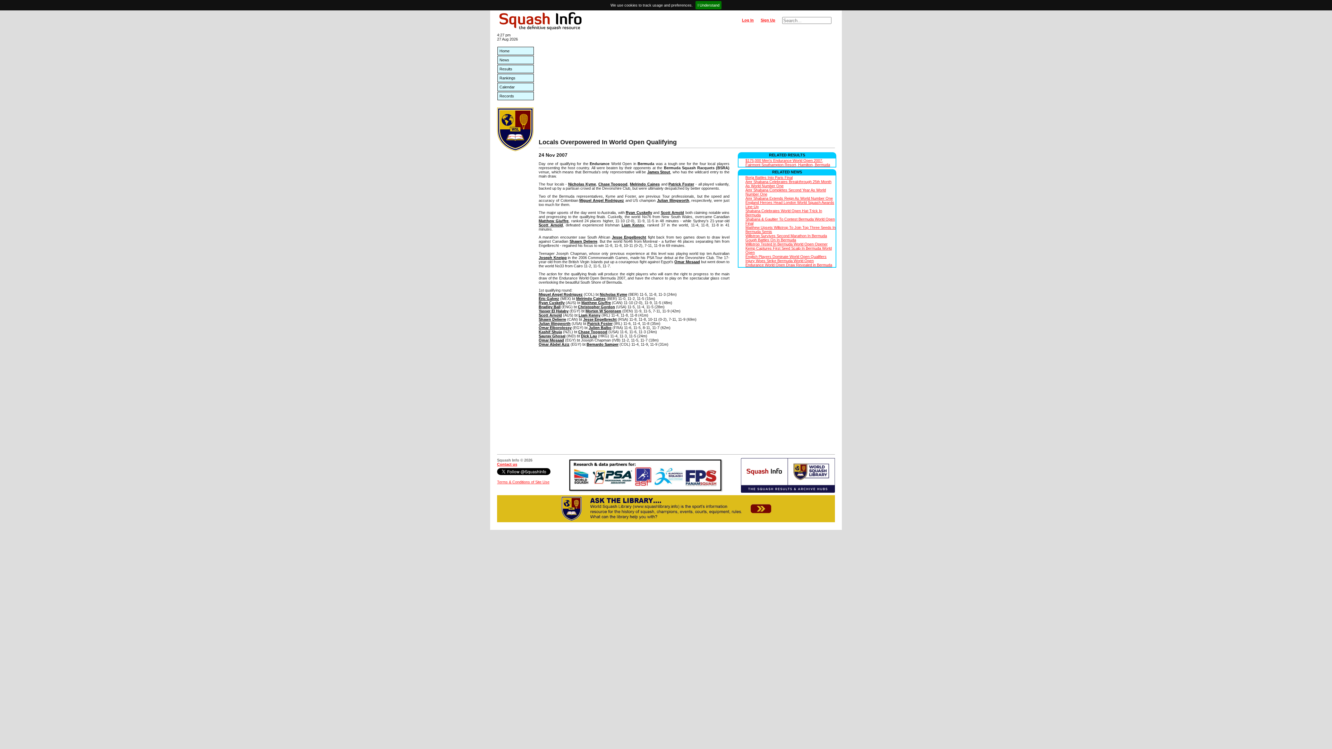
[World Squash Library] (515, 150)
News (504, 60)
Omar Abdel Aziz (554, 344)
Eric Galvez (549, 298)
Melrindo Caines (645, 184)
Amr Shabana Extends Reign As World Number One (789, 198)
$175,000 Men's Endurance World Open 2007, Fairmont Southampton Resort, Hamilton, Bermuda (787, 162)
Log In (748, 20)
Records (507, 96)
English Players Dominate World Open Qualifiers (786, 257)
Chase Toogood (613, 184)
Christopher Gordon (596, 307)
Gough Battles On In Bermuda (770, 240)
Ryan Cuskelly (639, 212)
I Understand (708, 5)
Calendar (507, 87)
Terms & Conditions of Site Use (523, 482)
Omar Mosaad (687, 262)
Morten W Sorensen (603, 311)
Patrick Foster (681, 184)
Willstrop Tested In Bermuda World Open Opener (786, 244)
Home (505, 51)
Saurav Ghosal (552, 336)
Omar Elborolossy (555, 328)
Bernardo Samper (602, 344)
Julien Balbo (600, 328)
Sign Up (768, 20)
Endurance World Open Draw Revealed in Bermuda (788, 265)
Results (506, 69)
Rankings (507, 78)
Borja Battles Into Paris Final (769, 177)
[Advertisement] (687, 86)
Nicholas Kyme (582, 184)
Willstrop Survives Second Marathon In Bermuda (786, 236)
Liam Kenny (633, 225)
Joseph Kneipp (553, 258)
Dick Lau (589, 336)
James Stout (659, 172)
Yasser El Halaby (554, 311)
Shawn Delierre (583, 241)
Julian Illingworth (673, 200)
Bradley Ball (550, 307)
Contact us (507, 464)
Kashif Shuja (550, 332)
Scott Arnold (672, 212)
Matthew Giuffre (554, 221)
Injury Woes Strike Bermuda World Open (779, 261)
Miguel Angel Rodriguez (601, 200)
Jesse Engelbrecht (629, 237)
